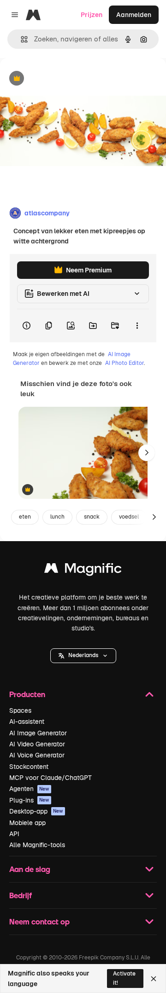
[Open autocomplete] (20, 39)
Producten (27, 694)
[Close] (153, 978)
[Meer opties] (137, 326)
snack (92, 516)
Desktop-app (36, 811)
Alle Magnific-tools (37, 845)
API (14, 834)
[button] (83, 655)
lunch (57, 516)
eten (25, 516)
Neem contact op (39, 921)
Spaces (20, 710)
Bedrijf (20, 895)
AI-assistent (26, 721)
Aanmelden (133, 15)
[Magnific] (83, 570)
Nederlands (83, 655)
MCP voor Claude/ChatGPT (50, 778)
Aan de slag (29, 869)
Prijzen (91, 15)
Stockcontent (28, 766)
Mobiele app (27, 823)
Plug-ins (29, 800)
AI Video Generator (37, 744)
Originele (60, 79)
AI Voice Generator (37, 755)
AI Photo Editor (124, 363)
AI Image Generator (38, 733)
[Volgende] (146, 453)
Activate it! (124, 978)
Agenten (29, 789)
